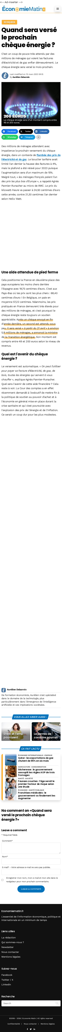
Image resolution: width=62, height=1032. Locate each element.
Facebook (6, 975)
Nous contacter (10, 952)
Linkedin (6, 984)
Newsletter (7, 947)
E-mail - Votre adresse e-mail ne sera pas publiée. (26, 867)
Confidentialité (13, 1024)
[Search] (57, 1003)
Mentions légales (10, 956)
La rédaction (8, 937)
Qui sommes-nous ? (12, 942)
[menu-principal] (58, 9)
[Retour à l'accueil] (25, 8)
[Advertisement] (31, 236)
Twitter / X (7, 979)
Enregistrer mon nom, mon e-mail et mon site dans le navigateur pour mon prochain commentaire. (32, 879)
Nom (5, 856)
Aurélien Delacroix (16, 689)
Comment (7, 841)
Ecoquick (9, 22)
